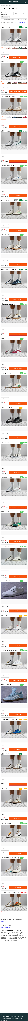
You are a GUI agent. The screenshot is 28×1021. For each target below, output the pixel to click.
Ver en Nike (18, 645)
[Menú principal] (25, 2)
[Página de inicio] (13, 1)
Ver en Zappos (18, 126)
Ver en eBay (18, 887)
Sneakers (3, 5)
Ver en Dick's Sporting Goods (17, 91)
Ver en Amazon (18, 161)
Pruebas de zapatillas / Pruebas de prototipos (12, 1016)
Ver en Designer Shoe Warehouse (18, 680)
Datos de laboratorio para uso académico (11, 1018)
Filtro (15, 13)
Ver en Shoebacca (17, 57)
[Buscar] (2, 2)
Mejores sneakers (5, 927)
